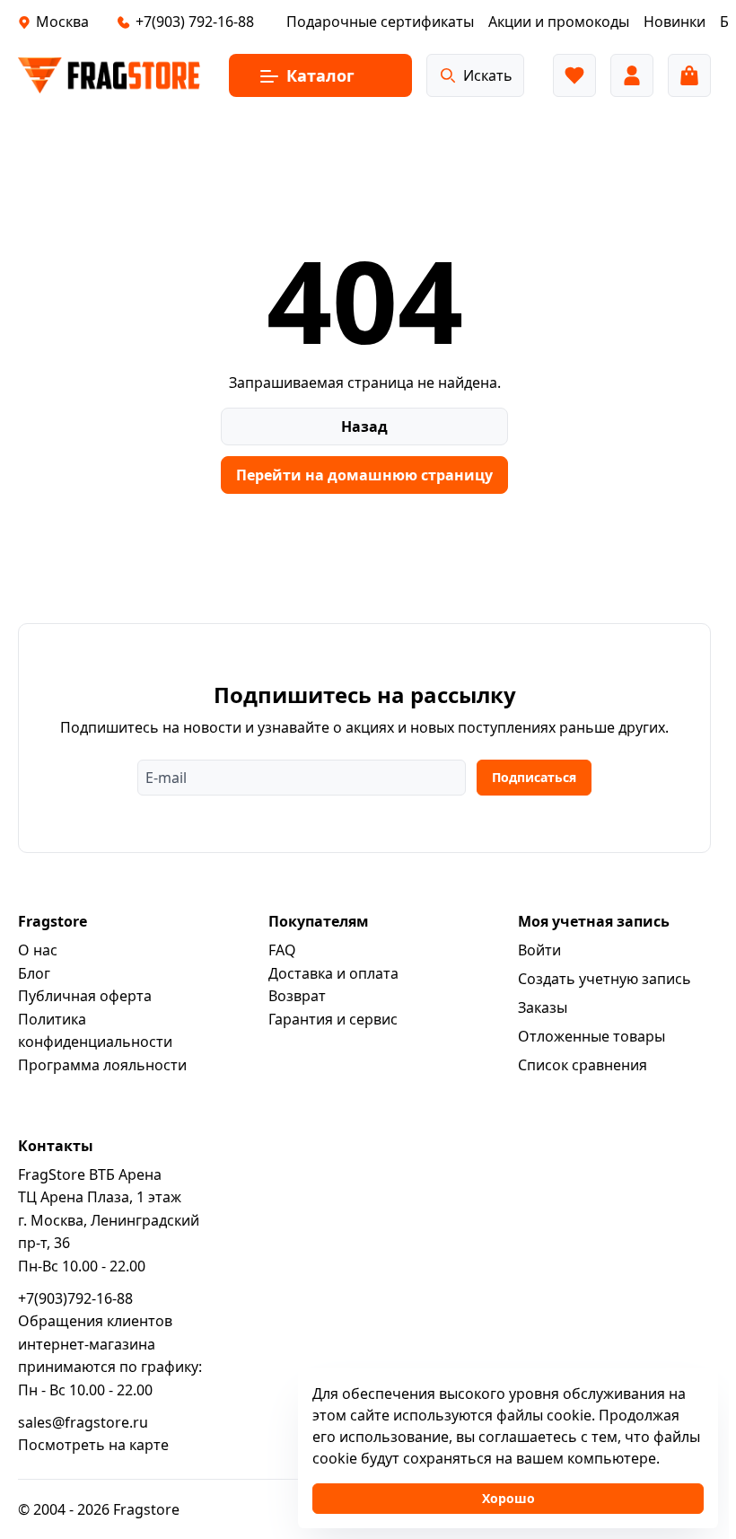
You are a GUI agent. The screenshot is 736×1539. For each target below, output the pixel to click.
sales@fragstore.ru (83, 1422)
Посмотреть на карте (93, 1445)
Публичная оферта (85, 996)
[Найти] (447, 75)
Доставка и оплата (333, 973)
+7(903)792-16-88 (75, 1298)
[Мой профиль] (631, 75)
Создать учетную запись (604, 979)
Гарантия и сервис (333, 1019)
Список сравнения (582, 1065)
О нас (37, 950)
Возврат (297, 996)
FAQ (282, 950)
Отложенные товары (591, 1036)
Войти (539, 950)
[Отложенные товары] (574, 75)
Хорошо (508, 1498)
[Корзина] (689, 75)
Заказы (542, 1007)
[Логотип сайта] (109, 75)
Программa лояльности (102, 1065)
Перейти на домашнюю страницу (364, 475)
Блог (34, 973)
